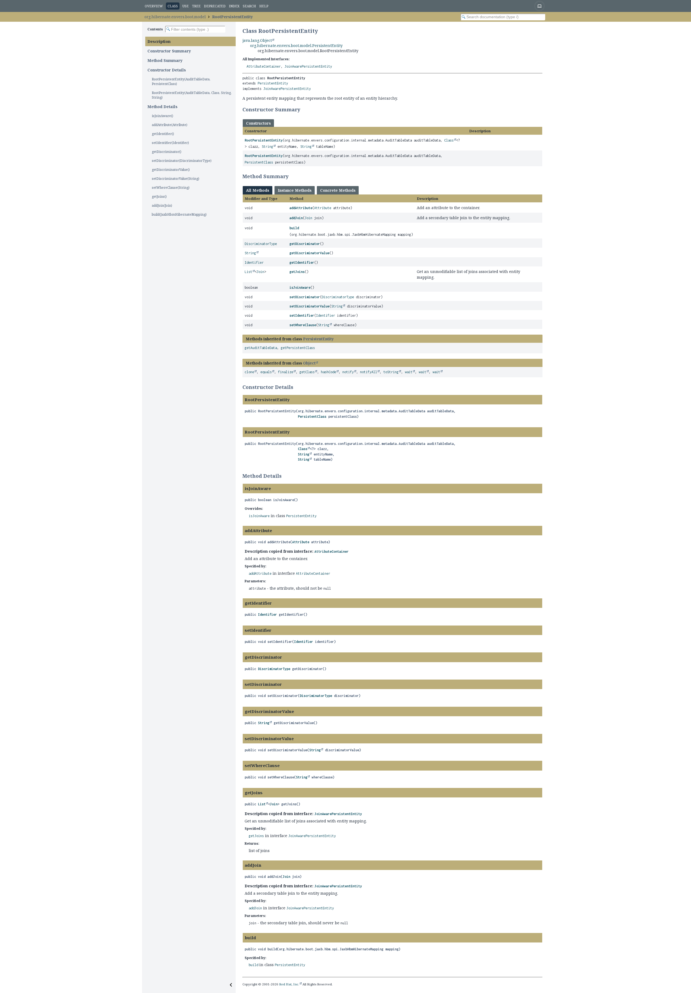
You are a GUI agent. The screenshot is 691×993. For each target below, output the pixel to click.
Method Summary (164, 60)
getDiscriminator (304, 244)
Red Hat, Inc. (289, 984)
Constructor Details (166, 70)
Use (185, 6)
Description (159, 41)
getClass (307, 372)
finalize (285, 372)
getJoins (297, 272)
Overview (154, 6)
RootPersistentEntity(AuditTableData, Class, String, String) (192, 95)
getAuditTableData (261, 348)
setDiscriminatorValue (309, 306)
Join (308, 218)
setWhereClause (302, 325)
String (267, 146)
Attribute (322, 208)
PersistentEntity (273, 83)
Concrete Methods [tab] (337, 190)
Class (449, 140)
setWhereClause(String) (171, 187)
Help (263, 6)
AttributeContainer (264, 66)
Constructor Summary (169, 51)
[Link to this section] (304, 109)
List (248, 272)
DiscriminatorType (261, 244)
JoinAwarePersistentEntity (308, 66)
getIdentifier (301, 262)
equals (266, 372)
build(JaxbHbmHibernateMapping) (179, 214)
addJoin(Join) (162, 205)
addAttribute (300, 208)
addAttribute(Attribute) (169, 124)
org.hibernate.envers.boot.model (175, 16)
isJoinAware (299, 287)
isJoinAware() (162, 116)
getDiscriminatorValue (309, 253)
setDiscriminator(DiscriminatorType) (182, 160)
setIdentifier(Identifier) (170, 142)
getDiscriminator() (166, 151)
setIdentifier (301, 315)
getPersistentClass (298, 348)
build (294, 228)
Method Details (162, 106)
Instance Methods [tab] (294, 190)
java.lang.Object (257, 40)
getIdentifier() (163, 133)
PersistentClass (259, 162)
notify (348, 372)
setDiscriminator (304, 297)
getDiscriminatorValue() (171, 169)
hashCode (328, 372)
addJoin (296, 218)
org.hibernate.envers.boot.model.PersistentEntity (296, 45)
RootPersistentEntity (232, 16)
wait (408, 372)
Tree (196, 6)
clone (249, 372)
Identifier (254, 262)
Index (234, 6)
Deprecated (215, 6)
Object (309, 363)
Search (249, 6)
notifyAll (368, 372)
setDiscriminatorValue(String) (175, 178)
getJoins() (159, 196)
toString (391, 372)
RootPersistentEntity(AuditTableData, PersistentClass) (181, 81)
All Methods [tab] (257, 190)
